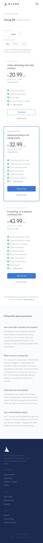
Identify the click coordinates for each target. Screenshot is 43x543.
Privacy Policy (9, 519)
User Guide (8, 497)
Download (22, 112)
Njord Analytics (9, 475)
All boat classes (12, 14)
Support (7, 504)
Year (23, 44)
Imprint (6, 515)
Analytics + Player (10, 482)
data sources (17, 105)
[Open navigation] (37, 4)
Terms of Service (10, 523)
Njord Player (8, 478)
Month (15, 44)
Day (7, 44)
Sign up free (21, 189)
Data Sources (9, 500)
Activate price (21, 118)
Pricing (6, 485)
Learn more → (29, 299)
